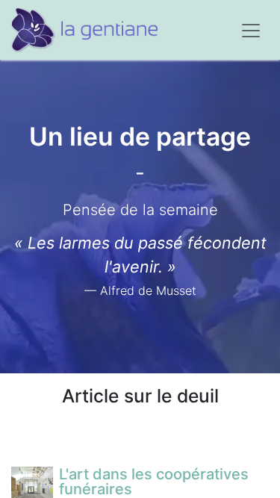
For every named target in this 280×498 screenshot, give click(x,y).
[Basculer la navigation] (251, 30)
